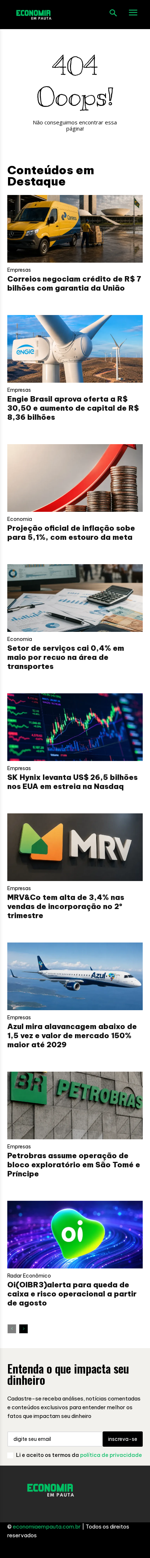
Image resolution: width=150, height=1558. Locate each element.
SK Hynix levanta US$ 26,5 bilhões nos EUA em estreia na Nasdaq (72, 782)
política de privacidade (111, 1455)
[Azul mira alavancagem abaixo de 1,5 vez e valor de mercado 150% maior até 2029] (75, 976)
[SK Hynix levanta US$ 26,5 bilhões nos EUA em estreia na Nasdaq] (75, 727)
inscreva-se (122, 1439)
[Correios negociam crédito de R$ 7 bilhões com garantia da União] (75, 229)
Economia (19, 519)
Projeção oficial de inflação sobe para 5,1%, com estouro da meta (71, 532)
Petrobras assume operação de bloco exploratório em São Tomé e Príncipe (73, 1164)
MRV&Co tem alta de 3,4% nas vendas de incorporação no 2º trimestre (65, 906)
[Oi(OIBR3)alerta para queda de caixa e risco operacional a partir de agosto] (75, 1234)
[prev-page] (11, 1329)
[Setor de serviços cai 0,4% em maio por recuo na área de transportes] (75, 598)
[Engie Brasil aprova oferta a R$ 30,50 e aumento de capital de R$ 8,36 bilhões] (75, 349)
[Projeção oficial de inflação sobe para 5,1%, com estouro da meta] (75, 478)
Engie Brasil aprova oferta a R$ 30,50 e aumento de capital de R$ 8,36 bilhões (73, 408)
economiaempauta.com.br (47, 1526)
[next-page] (23, 1329)
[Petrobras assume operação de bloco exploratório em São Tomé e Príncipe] (75, 1105)
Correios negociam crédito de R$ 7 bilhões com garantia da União (74, 283)
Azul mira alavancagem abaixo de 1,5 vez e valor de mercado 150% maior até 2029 (72, 1035)
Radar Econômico (29, 1275)
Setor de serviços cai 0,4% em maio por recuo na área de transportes (65, 657)
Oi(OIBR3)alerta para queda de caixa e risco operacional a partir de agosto (72, 1293)
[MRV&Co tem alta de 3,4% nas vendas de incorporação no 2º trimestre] (75, 847)
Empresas (19, 269)
